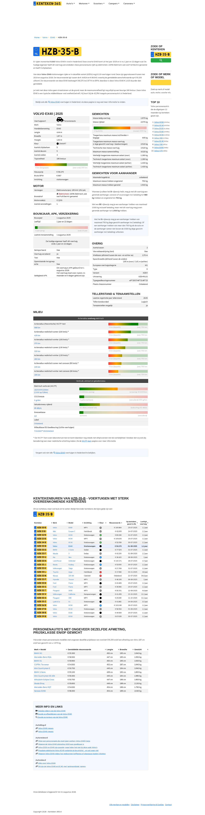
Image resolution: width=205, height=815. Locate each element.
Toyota (55, 572)
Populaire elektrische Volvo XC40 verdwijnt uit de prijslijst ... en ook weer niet (68, 750)
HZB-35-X (41, 598)
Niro (69, 557)
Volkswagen (57, 568)
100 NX (71, 576)
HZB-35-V (41, 594)
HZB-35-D (41, 550)
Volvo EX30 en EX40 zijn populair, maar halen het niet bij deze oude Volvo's (67, 747)
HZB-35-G (41, 557)
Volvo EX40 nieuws (45, 728)
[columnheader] (42, 523)
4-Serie (71, 550)
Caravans (128, 3)
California (71, 594)
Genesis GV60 (40, 691)
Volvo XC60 (159, 122)
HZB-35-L (41, 572)
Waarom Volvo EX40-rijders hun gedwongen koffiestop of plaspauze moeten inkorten (72, 754)
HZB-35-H (41, 561)
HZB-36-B (41, 605)
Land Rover (57, 561)
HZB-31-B (41, 531)
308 (69, 598)
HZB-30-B (41, 527)
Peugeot (56, 591)
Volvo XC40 (159, 125)
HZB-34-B (41, 542)
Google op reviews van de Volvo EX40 (53, 717)
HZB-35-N (41, 575)
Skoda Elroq (39, 683)
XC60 (70, 535)
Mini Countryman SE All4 (44, 676)
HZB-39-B (41, 616)
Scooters (98, 3)
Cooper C (71, 531)
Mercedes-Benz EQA (42, 657)
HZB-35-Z (41, 601)
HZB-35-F (41, 553)
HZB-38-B (41, 612)
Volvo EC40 (159, 141)
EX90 (70, 528)
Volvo (44, 37)
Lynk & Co (56, 602)
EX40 (52, 37)
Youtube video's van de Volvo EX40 (51, 711)
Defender (71, 561)
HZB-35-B (41, 546)
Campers (113, 3)
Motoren (83, 3)
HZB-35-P (41, 579)
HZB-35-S (41, 587)
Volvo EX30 (159, 128)
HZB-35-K (41, 568)
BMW (55, 550)
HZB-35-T (41, 590)
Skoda (55, 565)
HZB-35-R (41, 583)
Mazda (55, 554)
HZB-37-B (41, 609)
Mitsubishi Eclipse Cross (44, 679)
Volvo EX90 (159, 147)
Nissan (55, 576)
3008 (70, 591)
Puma (70, 583)
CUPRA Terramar (41, 664)
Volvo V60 (158, 138)
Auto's (69, 3)
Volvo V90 (158, 144)
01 (69, 602)
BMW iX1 (38, 653)
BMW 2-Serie (39, 672)
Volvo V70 (158, 151)
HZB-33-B (41, 538)
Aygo (70, 572)
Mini (54, 531)
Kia (54, 557)
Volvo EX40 (55, 102)
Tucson (71, 579)
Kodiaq (71, 565)
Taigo (70, 568)
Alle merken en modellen (119, 804)
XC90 (70, 539)
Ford (54, 583)
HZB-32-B (41, 535)
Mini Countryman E (42, 668)
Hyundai (56, 579)
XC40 (70, 542)
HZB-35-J (41, 564)
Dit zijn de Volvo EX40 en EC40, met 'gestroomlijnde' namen (62, 766)
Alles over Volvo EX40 (47, 763)
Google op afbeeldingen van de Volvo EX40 (55, 714)
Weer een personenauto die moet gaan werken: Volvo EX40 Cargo (64, 741)
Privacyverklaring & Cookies (152, 804)
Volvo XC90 (159, 135)
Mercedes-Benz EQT (42, 687)
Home (37, 37)
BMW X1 (38, 661)
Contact (168, 804)
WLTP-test (86, 441)
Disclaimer (135, 804)
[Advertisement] (102, 22)
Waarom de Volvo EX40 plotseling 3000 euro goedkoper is (61, 744)
